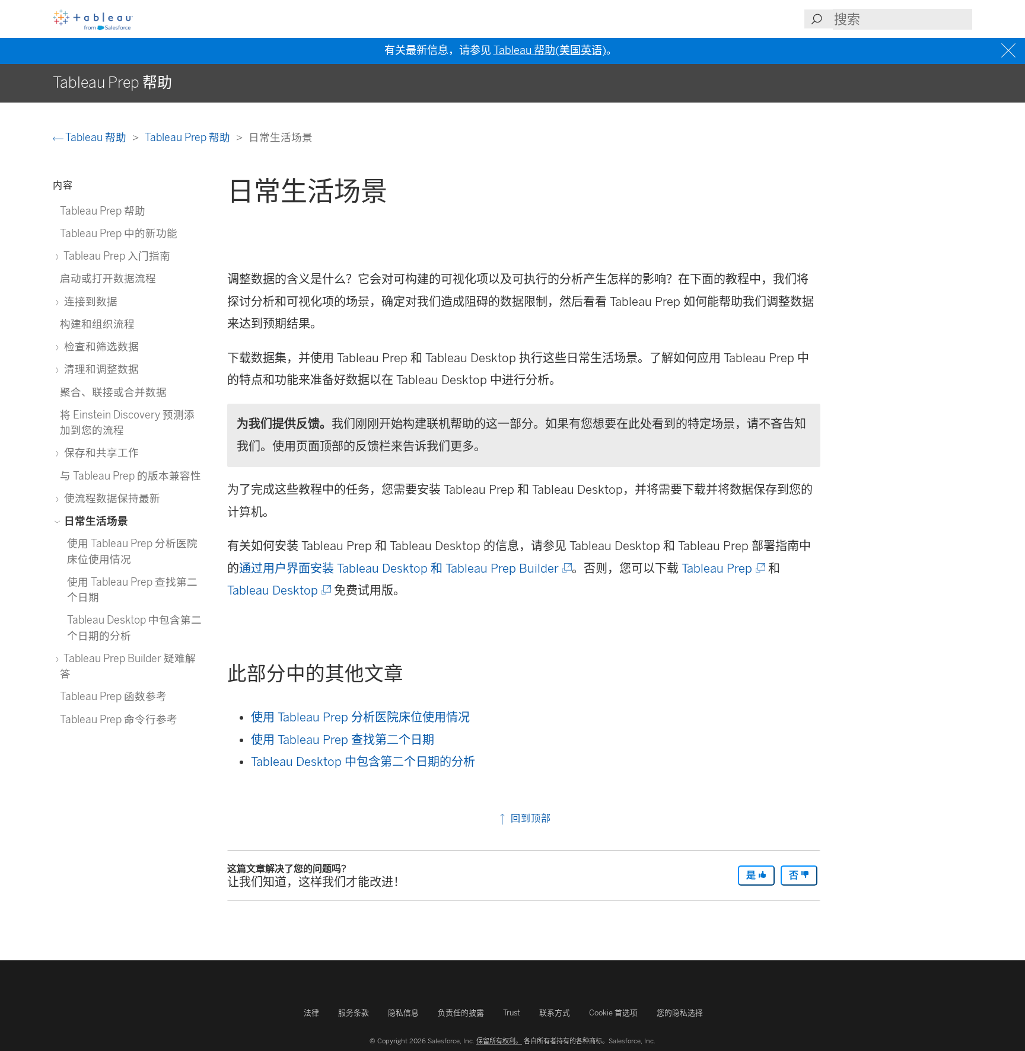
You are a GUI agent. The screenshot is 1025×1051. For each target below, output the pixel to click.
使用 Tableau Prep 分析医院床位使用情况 (360, 717)
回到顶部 (529, 818)
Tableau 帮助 (96, 137)
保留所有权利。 (499, 1041)
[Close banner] (1010, 50)
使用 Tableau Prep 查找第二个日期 (342, 740)
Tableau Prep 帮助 (189, 137)
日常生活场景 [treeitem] (95, 521)
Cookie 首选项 (613, 1012)
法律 (311, 1012)
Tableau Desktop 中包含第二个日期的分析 (363, 762)
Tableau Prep (722, 568)
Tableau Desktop (278, 590)
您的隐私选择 (680, 1012)
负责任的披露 (461, 1012)
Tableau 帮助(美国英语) (550, 50)
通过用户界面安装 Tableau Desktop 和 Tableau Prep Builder (404, 568)
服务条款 (353, 1012)
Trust (511, 1012)
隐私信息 (403, 1012)
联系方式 (554, 1012)
